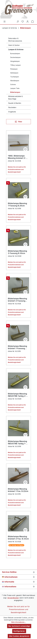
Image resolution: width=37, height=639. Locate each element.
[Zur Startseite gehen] (18, 10)
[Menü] (4, 21)
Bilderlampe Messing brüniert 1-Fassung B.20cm (17, 347)
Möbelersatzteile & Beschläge (15, 97)
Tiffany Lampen (15, 65)
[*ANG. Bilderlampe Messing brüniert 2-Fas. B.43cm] (18, 142)
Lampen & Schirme (15, 49)
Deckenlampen (15, 57)
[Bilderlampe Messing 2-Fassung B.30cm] (18, 237)
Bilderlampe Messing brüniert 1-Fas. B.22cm (18, 490)
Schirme (13, 84)
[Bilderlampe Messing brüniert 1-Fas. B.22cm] (18, 475)
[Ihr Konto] (27, 21)
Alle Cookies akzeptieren (19, 636)
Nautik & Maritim (14, 103)
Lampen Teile (14, 88)
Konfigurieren (19, 631)
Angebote (12, 112)
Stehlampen (14, 73)
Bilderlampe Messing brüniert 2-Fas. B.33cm (18, 537)
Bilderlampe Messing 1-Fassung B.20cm (17, 204)
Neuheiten (12, 107)
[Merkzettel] (22, 21)
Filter (20, 122)
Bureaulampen (15, 53)
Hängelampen (15, 61)
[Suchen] (17, 21)
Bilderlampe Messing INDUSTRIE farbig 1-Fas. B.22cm (17, 442)
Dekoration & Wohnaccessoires (15, 39)
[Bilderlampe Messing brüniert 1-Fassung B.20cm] (18, 333)
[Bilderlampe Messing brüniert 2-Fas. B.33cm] (18, 523)
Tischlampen (14, 77)
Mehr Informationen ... (18, 622)
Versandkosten (13, 598)
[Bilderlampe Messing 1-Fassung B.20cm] (18, 190)
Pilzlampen (14, 69)
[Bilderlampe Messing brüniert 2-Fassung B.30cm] (18, 285)
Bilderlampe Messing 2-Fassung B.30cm (17, 252)
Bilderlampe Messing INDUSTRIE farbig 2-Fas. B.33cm (17, 395)
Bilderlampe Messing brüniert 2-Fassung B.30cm (17, 299)
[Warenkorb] (32, 21)
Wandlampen (14, 80)
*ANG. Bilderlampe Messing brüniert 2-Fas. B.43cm (17, 157)
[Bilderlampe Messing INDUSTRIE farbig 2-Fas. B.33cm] (18, 380)
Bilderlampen (15, 92)
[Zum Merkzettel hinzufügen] (25, 149)
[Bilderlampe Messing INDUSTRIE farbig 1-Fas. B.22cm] (18, 428)
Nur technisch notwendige (19, 626)
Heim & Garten (14, 45)
